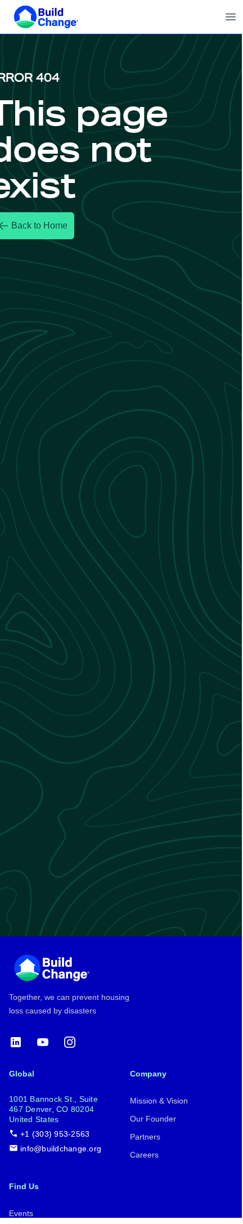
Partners (145, 1136)
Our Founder (153, 1118)
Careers (144, 1154)
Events (21, 1213)
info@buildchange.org (60, 1148)
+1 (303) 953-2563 (54, 1133)
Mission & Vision (159, 1100)
